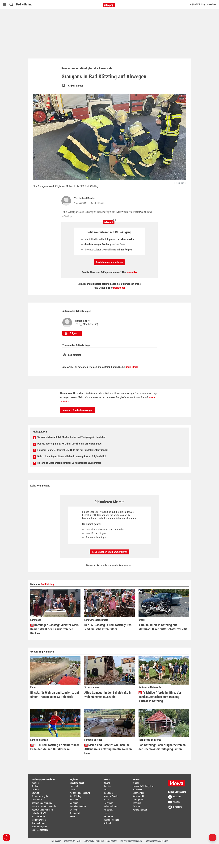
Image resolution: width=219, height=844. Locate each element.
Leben (106, 813)
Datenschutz (69, 841)
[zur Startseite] (177, 782)
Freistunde (108, 803)
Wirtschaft (108, 809)
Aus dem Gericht (111, 796)
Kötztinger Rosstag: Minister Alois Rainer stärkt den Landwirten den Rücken (54, 629)
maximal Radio (38, 816)
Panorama (108, 816)
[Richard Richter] (66, 201)
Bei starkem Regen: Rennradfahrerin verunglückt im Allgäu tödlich (71, 456)
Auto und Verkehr (111, 820)
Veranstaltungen (140, 809)
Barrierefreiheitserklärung (131, 841)
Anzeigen (137, 803)
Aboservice (137, 789)
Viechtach (74, 799)
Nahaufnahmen (111, 806)
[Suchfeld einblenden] (11, 4)
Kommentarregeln (40, 796)
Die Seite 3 (108, 793)
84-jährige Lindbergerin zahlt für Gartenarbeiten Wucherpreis (69, 462)
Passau (73, 816)
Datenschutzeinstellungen (156, 841)
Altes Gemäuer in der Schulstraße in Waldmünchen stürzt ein (107, 695)
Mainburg (74, 803)
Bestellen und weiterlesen (109, 262)
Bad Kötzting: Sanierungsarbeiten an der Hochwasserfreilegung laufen (162, 747)
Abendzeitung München (42, 809)
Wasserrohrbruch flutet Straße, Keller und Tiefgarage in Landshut (71, 437)
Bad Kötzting (24, 4)
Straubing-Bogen (77, 783)
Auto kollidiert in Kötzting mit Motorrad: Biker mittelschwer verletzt (163, 627)
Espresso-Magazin (40, 830)
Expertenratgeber (39, 826)
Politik (106, 799)
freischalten (119, 287)
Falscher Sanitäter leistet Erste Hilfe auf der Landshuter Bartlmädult (72, 450)
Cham (72, 789)
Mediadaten (111, 841)
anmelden (132, 272)
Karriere (35, 789)
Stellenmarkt (138, 796)
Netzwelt (107, 823)
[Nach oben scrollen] (212, 837)
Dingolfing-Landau (78, 806)
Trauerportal (138, 799)
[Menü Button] (5, 4)
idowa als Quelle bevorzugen (77, 410)
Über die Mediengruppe (42, 803)
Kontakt (35, 786)
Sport (106, 789)
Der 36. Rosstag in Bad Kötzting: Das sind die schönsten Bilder (69, 443)
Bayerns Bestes (38, 823)
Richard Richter (87, 198)
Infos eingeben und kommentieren (109, 551)
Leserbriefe (37, 799)
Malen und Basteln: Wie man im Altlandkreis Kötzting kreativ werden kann (108, 749)
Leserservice (138, 793)
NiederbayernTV (39, 820)
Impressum (56, 841)
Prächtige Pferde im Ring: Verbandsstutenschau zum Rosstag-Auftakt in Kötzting (160, 697)
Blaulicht (107, 786)
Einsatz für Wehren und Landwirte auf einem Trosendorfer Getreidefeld (54, 695)
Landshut (74, 786)
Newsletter (36, 793)
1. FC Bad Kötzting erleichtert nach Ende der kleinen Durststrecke (55, 747)
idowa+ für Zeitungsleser (143, 786)
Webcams (137, 806)
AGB (79, 841)
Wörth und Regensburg (80, 793)
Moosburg (74, 809)
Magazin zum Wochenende (44, 806)
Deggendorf (75, 813)
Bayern (107, 783)
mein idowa (132, 367)
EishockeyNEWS (39, 813)
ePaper (136, 783)
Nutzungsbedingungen (94, 841)
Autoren (35, 783)
